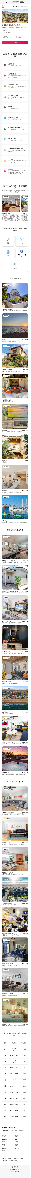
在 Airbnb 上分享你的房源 (20, 6)
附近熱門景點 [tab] (22, 1130)
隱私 (12, 1171)
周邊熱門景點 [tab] (5, 1130)
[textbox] (8, 38)
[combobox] (15, 32)
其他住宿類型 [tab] (14, 1130)
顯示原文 (22, 2)
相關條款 (17, 1171)
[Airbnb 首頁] (3, 6)
